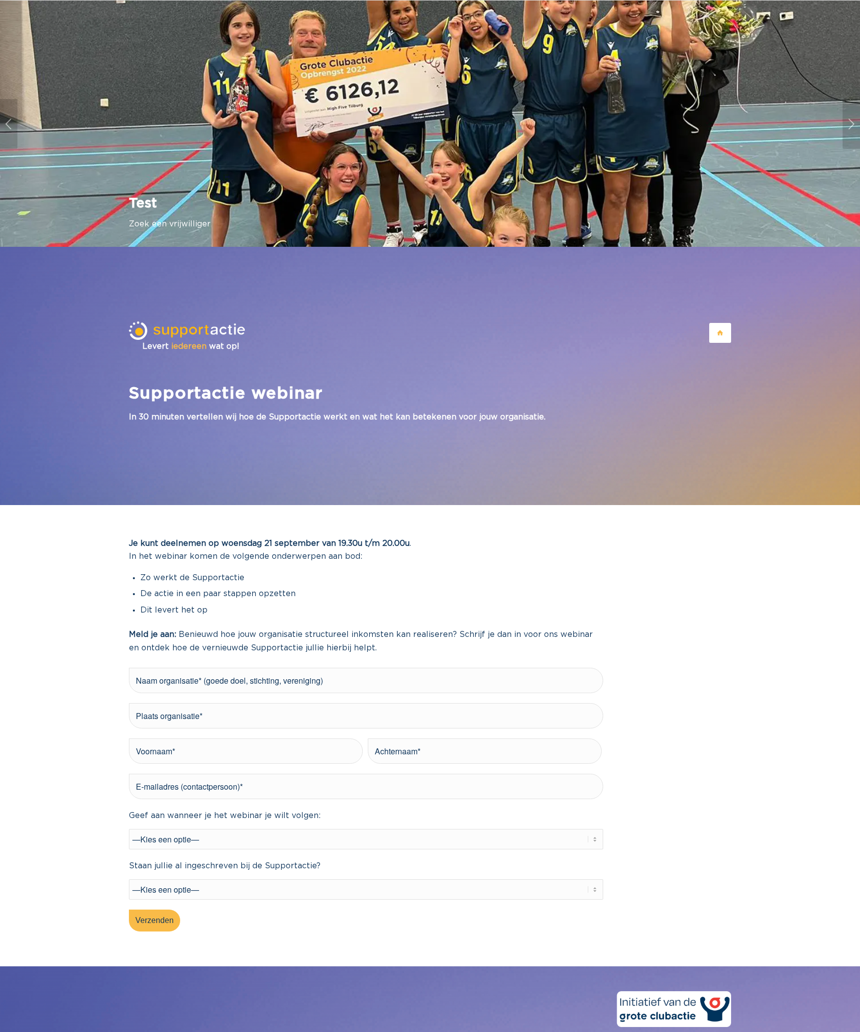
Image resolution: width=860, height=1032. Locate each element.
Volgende (851, 124)
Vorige (8, 124)
